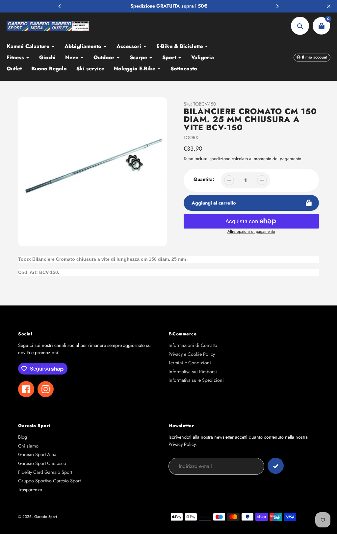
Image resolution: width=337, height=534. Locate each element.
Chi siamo (28, 446)
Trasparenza (30, 489)
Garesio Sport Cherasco (42, 463)
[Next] (277, 6)
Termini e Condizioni (189, 362)
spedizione (221, 159)
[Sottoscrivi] (276, 466)
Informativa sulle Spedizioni (196, 380)
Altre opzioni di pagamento (251, 231)
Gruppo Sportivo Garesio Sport (49, 480)
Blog (22, 437)
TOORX (191, 137)
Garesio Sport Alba (37, 454)
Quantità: (204, 179)
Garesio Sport (45, 516)
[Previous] (60, 6)
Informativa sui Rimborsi (192, 371)
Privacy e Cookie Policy (191, 354)
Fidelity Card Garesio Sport (45, 472)
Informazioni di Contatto (192, 345)
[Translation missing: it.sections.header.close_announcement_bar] (328, 6)
